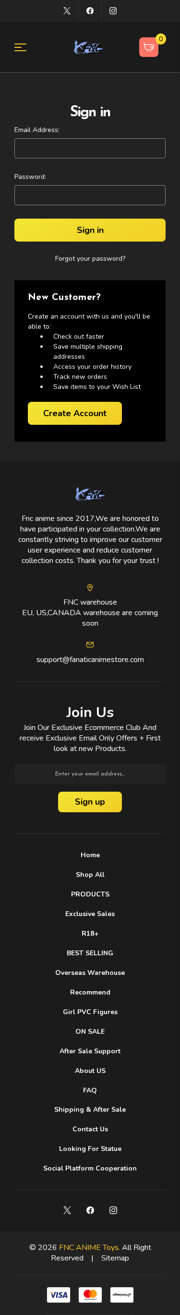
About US (90, 1070)
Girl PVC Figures (90, 1012)
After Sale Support (90, 1051)
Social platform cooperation (90, 1168)
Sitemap (115, 1258)
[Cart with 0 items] (149, 47)
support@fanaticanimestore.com (90, 659)
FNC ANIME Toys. (89, 1247)
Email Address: (37, 129)
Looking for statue (90, 1148)
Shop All (90, 874)
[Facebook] (90, 10)
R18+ (90, 933)
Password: (30, 176)
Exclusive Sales (90, 913)
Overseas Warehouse (90, 972)
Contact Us (90, 1129)
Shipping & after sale (90, 1109)
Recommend (90, 992)
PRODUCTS (90, 894)
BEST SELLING (90, 953)
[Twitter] (67, 10)
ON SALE (90, 1031)
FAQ (90, 1090)
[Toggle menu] (26, 47)
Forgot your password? (90, 258)
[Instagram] (113, 10)
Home (90, 855)
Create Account (75, 413)
